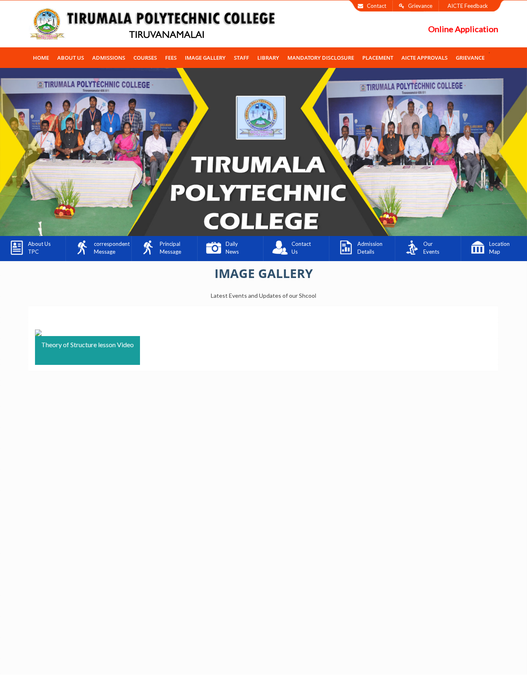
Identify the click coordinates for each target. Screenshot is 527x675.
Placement (377, 57)
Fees (171, 57)
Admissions (108, 57)
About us (70, 57)
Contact (374, 5)
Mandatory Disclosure (320, 57)
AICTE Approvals (424, 57)
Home (41, 57)
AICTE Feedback (466, 5)
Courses (145, 57)
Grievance (418, 5)
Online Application (463, 29)
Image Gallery (205, 57)
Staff (241, 57)
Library (268, 57)
